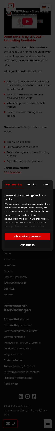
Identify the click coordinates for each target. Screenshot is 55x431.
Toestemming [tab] (13, 184)
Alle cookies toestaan (27, 236)
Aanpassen (27, 244)
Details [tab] (31, 184)
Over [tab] (45, 184)
